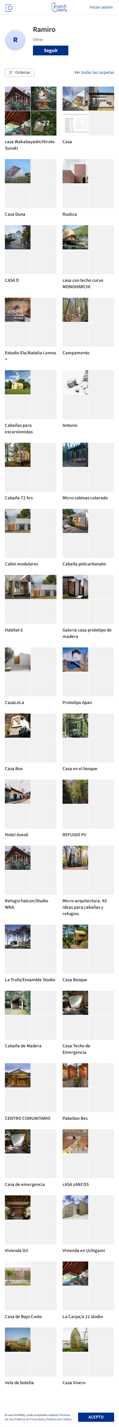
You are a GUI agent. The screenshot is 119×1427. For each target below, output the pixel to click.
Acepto (95, 1417)
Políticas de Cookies (58, 1419)
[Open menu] (8, 7)
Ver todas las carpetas (94, 72)
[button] (19, 73)
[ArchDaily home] (59, 7)
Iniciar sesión (101, 7)
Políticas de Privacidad (29, 1419)
